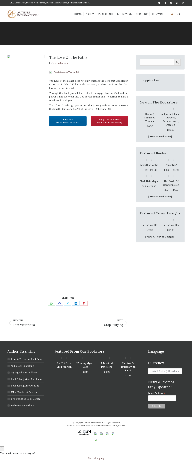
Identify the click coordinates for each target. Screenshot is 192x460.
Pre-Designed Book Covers (25, 398)
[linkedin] (177, 3)
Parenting (171, 165)
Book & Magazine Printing (25, 385)
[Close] (2, 448)
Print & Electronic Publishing (26, 359)
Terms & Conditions (75, 425)
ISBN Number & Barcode (24, 392)
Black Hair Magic (149, 181)
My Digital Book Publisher (24, 372)
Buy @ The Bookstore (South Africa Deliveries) (109, 121)
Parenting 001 (149, 225)
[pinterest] (171, 3)
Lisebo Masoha (60, 63)
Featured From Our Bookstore (79, 351)
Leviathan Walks (149, 165)
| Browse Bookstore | (160, 136)
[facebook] (165, 3)
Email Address (157, 393)
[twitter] (159, 3)
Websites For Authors (22, 405)
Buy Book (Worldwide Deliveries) (67, 121)
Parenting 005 (171, 225)
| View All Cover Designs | (160, 236)
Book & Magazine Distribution (27, 379)
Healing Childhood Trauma (149, 118)
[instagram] (183, 3)
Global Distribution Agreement (112, 425)
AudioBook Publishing (22, 365)
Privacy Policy (92, 425)
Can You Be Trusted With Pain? (128, 367)
